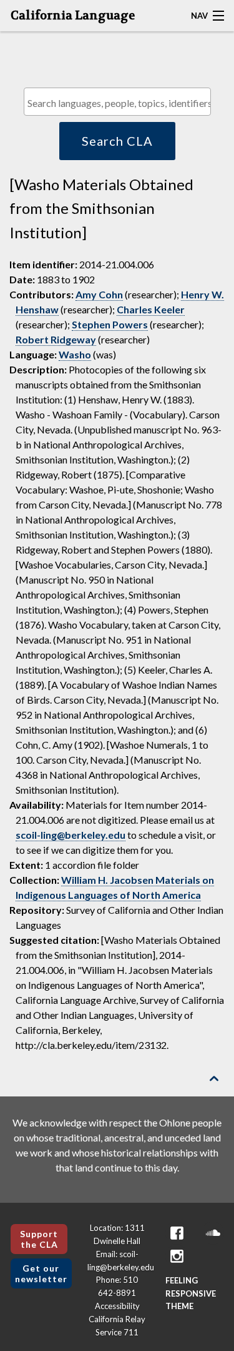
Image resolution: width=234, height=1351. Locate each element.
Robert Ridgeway (56, 339)
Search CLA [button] (117, 140)
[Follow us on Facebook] (176, 1233)
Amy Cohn (99, 294)
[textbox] (120, 102)
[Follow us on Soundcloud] (213, 1233)
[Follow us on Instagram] (176, 1256)
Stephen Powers (110, 324)
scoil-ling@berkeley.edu (70, 835)
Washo (75, 354)
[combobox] (117, 102)
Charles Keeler (151, 309)
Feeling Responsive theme (190, 1293)
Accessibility (117, 1306)
